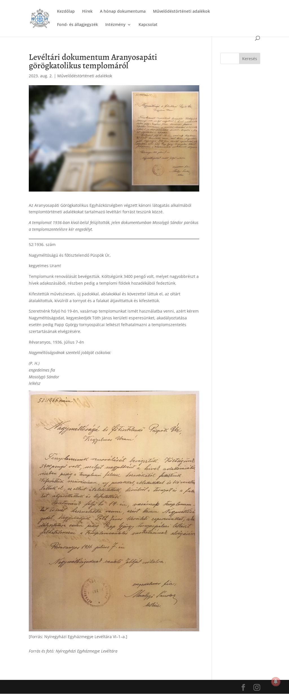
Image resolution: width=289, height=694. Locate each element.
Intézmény (115, 25)
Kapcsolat (148, 25)
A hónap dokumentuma (123, 11)
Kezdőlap (66, 11)
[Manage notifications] (275, 681)
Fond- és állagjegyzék (77, 25)
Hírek (87, 11)
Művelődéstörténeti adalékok (181, 11)
